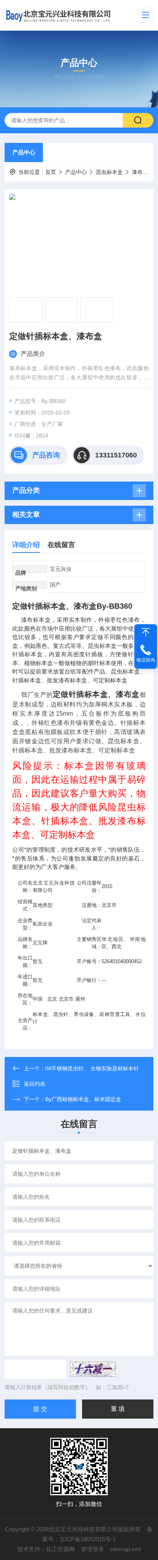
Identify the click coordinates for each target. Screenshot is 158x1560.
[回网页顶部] (145, 632)
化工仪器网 (60, 1549)
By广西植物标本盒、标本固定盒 (83, 1099)
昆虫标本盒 (109, 172)
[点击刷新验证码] (93, 1369)
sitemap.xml (125, 1549)
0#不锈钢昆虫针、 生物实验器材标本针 (92, 1068)
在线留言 (61, 545)
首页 (50, 172)
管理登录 (92, 1549)
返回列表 (34, 1084)
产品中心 (23, 152)
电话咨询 (146, 660)
